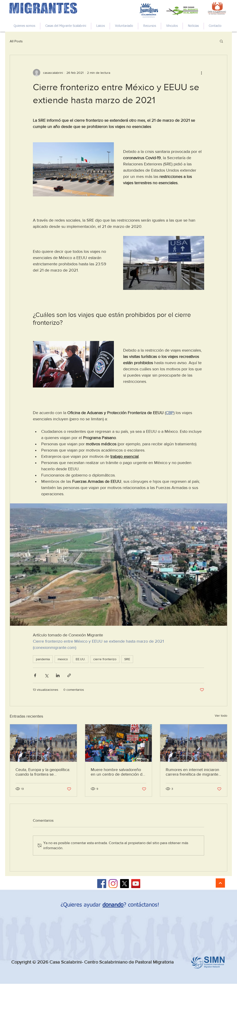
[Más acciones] (201, 72)
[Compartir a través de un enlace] (69, 675)
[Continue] (220, 883)
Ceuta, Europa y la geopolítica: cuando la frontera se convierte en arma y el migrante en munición (43, 772)
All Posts (16, 41)
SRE (127, 659)
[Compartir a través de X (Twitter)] (46, 675)
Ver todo (221, 715)
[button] (221, 41)
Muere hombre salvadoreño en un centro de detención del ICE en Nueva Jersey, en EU (118, 772)
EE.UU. (80, 659)
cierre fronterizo (104, 659)
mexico (63, 659)
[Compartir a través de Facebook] (35, 675)
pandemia (43, 659)
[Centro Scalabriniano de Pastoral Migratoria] (101, 883)
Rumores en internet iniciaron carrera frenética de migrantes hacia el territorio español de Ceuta (193, 772)
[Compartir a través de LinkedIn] (58, 675)
